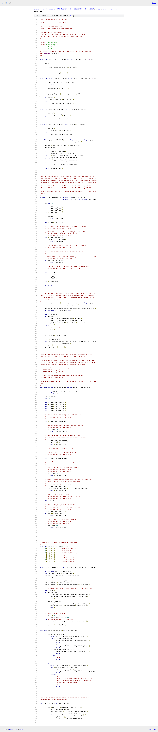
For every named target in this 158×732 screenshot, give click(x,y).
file (71, 16)
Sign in (154, 3)
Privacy (16, 729)
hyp (115, 9)
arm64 (104, 9)
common (51, 9)
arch (99, 9)
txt (150, 729)
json (154, 729)
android (37, 9)
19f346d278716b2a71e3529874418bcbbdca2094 (75, 9)
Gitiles (11, 729)
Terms (21, 729)
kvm (110, 9)
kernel (44, 9)
